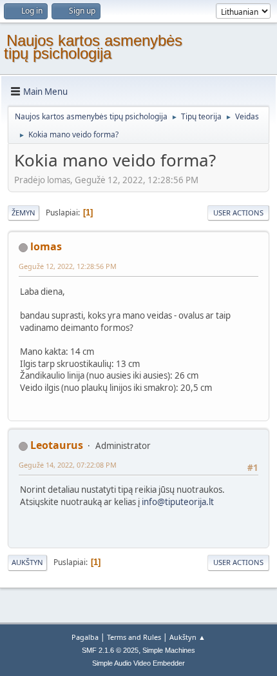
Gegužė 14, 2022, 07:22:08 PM (68, 465)
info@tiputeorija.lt (178, 502)
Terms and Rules (134, 637)
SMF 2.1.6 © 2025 (110, 650)
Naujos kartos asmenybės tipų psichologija (93, 47)
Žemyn (23, 212)
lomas (46, 246)
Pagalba (85, 637)
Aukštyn (27, 562)
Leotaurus (56, 445)
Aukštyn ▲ (187, 637)
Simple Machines (168, 650)
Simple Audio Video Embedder (138, 663)
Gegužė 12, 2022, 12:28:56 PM (68, 266)
